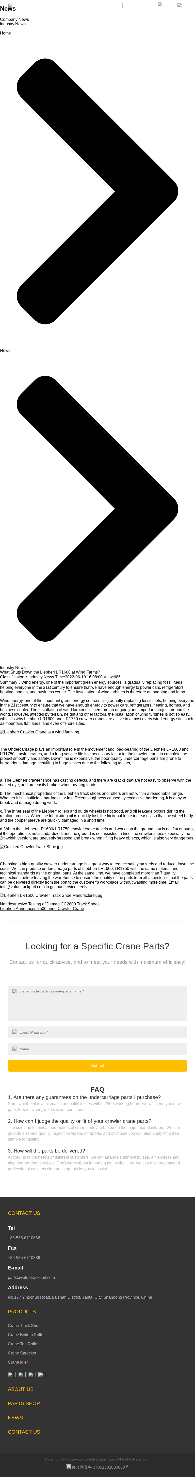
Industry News (13, 24)
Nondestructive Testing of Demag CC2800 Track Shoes (50, 904)
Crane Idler (18, 1362)
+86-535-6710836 (24, 1258)
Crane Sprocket (22, 1353)
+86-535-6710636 (24, 1238)
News (5, 350)
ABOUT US (21, 1389)
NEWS (15, 1417)
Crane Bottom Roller (26, 1335)
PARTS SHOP (24, 1403)
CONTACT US (24, 1213)
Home (5, 33)
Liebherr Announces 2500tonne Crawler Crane (42, 908)
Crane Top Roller (23, 1344)
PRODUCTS (22, 1311)
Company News (14, 19)
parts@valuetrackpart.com (31, 1277)
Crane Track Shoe (24, 1326)
